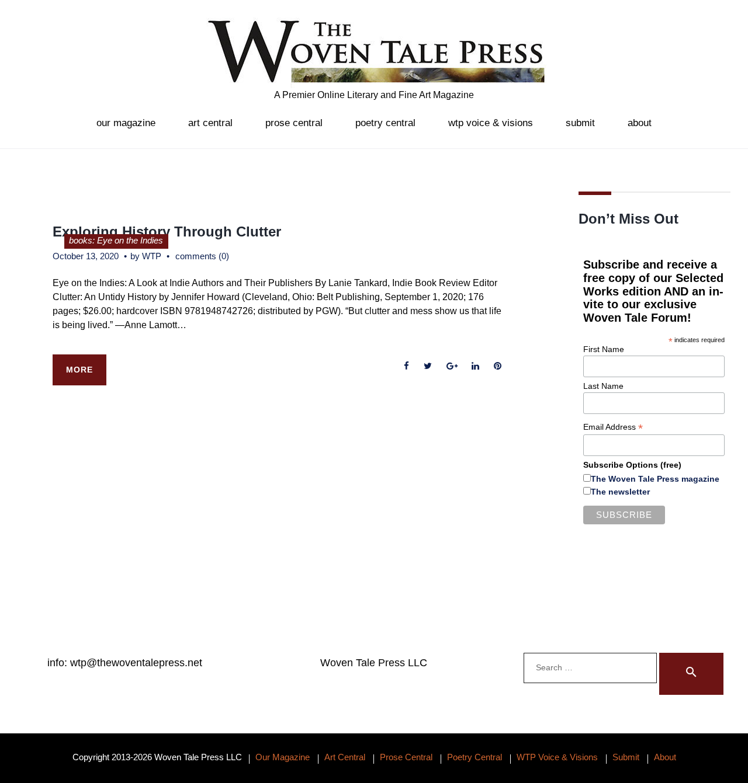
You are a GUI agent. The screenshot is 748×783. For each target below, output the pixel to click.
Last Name (603, 386)
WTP (151, 256)
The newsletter (620, 491)
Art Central (210, 123)
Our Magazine (125, 123)
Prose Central (294, 123)
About (640, 123)
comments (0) (202, 256)
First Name (603, 349)
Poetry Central (385, 123)
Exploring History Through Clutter (167, 231)
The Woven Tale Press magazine (655, 478)
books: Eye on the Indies (116, 240)
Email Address (613, 427)
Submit (580, 123)
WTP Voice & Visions (490, 123)
